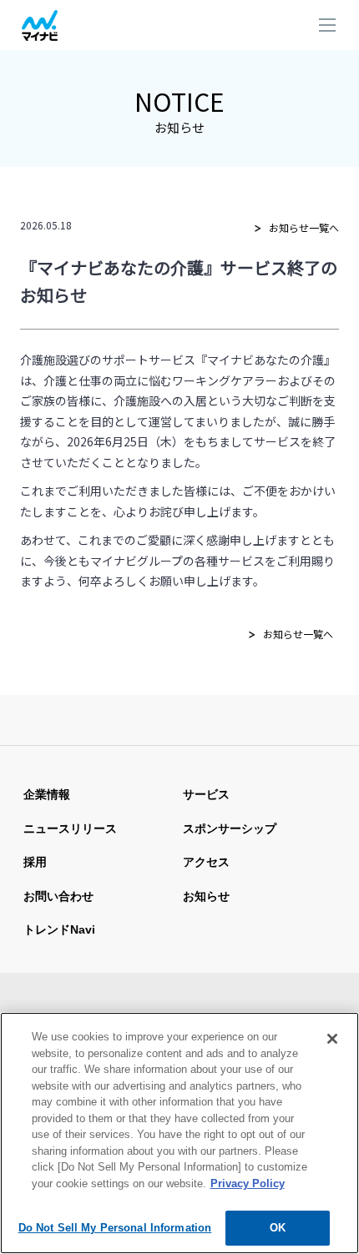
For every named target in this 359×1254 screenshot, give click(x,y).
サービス (206, 794)
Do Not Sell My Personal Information (115, 1227)
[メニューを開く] (327, 27)
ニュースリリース (70, 828)
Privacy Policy (247, 1183)
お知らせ (206, 896)
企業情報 (46, 794)
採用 (35, 862)
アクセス (206, 862)
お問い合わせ (58, 896)
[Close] (332, 1038)
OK (278, 1227)
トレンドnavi (59, 929)
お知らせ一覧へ (304, 227)
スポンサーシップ (229, 828)
